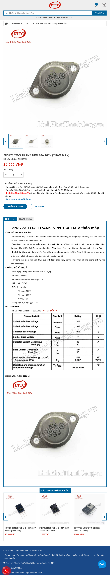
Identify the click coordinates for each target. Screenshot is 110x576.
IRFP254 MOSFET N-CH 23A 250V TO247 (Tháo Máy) (54, 529)
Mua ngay (40, 206)
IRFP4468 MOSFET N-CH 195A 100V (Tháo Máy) (87, 529)
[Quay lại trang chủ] (6, 24)
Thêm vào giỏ (15, 206)
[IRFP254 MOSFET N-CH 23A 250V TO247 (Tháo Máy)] (55, 509)
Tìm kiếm (99, 13)
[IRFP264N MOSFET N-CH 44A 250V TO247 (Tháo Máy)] (21, 509)
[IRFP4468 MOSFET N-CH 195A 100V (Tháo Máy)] (89, 509)
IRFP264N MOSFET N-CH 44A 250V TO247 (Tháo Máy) (20, 529)
